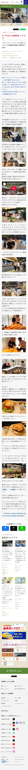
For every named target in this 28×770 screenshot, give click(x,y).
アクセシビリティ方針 (19, 759)
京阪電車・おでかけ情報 (7, 681)
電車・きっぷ (4, 686)
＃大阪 (3, 574)
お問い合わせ (4, 710)
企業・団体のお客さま (20, 688)
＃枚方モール (4, 569)
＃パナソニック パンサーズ (17, 51)
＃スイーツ (4, 565)
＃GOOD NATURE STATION (10, 55)
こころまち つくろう (6, 706)
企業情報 (3, 698)
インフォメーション (19, 703)
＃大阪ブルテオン (6, 51)
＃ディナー (8, 563)
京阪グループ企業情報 (15, 2)
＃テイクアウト (10, 53)
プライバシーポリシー (19, 757)
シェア (5, 529)
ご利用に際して (4, 757)
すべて (3, 24)
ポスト (13, 529)
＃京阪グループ (5, 57)
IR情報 (16, 700)
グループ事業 (18, 698)
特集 (11, 24)
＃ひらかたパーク (5, 613)
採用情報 (3, 703)
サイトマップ (17, 761)
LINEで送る (22, 529)
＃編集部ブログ (13, 57)
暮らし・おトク (4, 688)
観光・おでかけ (18, 686)
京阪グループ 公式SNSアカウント (10, 715)
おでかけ (19, 24)
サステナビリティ (5, 700)
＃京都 (19, 57)
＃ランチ (4, 53)
